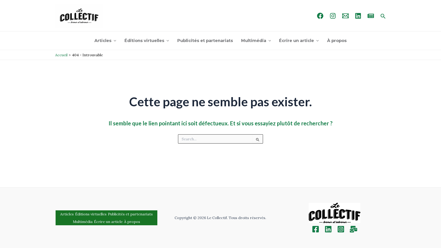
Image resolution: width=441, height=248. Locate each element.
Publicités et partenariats (205, 40)
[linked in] (358, 16)
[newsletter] (371, 16)
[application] (113, 41)
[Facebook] (320, 16)
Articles (102, 40)
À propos (337, 40)
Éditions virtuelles (144, 40)
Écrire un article (296, 40)
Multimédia (253, 40)
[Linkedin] (328, 229)
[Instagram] (333, 16)
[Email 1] (345, 16)
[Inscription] (353, 229)
